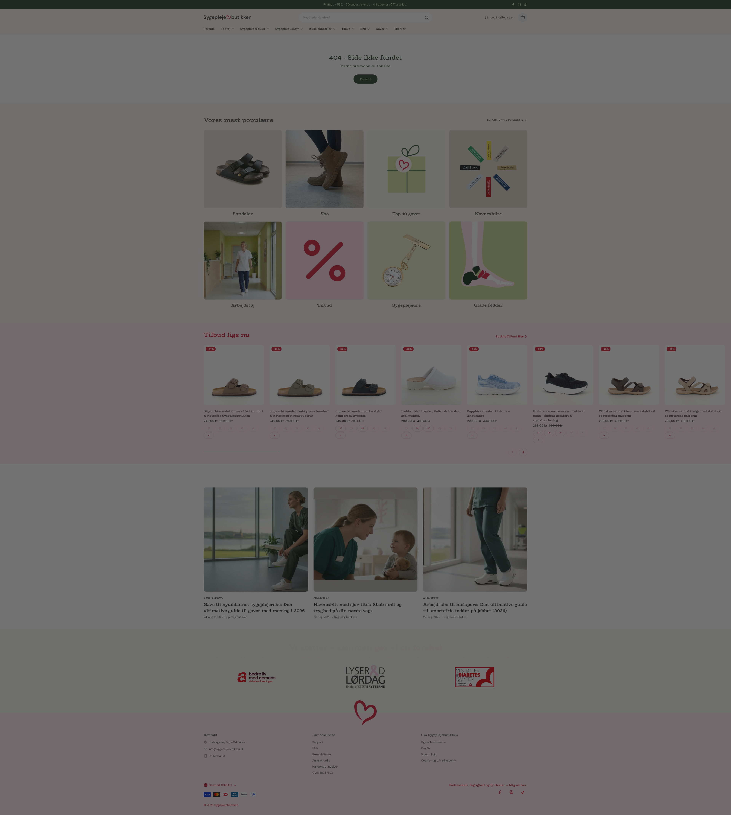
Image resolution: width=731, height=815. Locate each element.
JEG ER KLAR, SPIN (397, 423)
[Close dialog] (425, 374)
